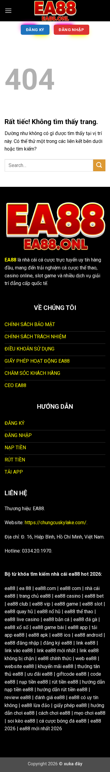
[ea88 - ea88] (55, 10)
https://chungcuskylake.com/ (55, 522)
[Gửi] (99, 165)
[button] (8, 10)
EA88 (10, 260)
